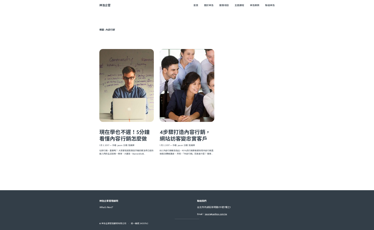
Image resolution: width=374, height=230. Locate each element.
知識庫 (131, 145)
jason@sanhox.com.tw (216, 214)
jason (120, 145)
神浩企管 (105, 5)
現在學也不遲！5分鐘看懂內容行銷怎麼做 (124, 135)
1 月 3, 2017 (104, 145)
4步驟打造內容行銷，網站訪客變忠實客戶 (185, 135)
